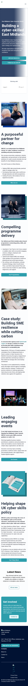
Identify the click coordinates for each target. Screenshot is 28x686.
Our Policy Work (14, 560)
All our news (14, 587)
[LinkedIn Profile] (14, 669)
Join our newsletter (14, 58)
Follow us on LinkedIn (14, 62)
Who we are (14, 183)
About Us (3, 652)
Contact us (14, 616)
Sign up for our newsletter (10, 645)
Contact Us (4, 654)
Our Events (14, 459)
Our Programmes (14, 274)
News (2, 657)
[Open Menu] (25, 4)
